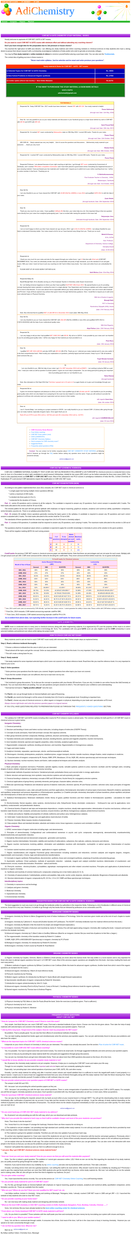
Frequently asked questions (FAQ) (42, 446)
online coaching (52, 1165)
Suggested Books (36, 443)
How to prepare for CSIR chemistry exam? (45, 441)
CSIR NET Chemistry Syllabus (41, 439)
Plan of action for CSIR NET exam (111, 1044)
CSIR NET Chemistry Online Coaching (69, 1179)
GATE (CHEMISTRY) (38, 436)
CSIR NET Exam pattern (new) (41, 434)
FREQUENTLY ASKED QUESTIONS (89, 706)
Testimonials (109, 54)
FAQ (51, 453)
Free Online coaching (38, 432)
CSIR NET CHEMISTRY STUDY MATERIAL (81, 451)
